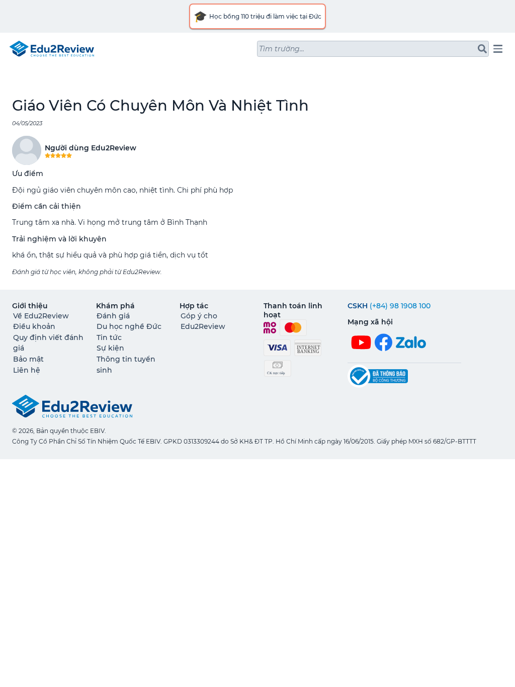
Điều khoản (34, 326)
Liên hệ (26, 370)
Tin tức (109, 337)
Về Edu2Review (41, 315)
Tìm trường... (281, 48)
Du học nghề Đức (129, 326)
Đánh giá (113, 315)
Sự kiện (110, 348)
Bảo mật (28, 359)
